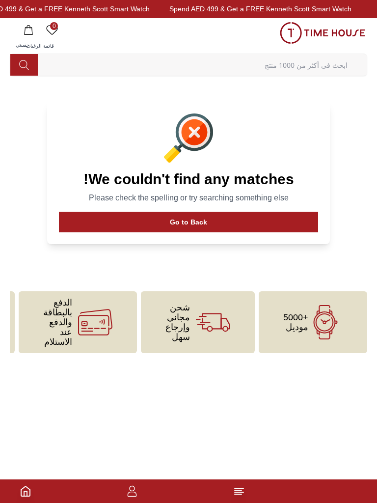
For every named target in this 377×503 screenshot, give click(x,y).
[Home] (25, 491)
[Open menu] (239, 491)
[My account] (132, 491)
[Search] (24, 65)
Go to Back (188, 222)
